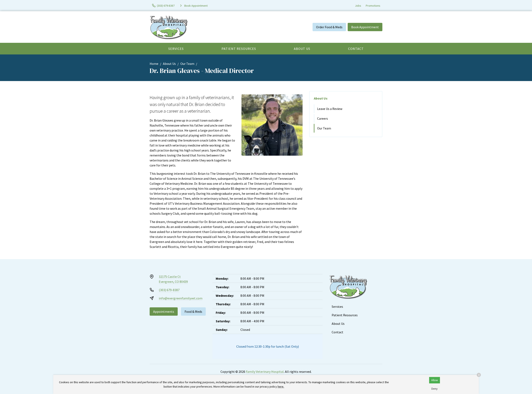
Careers (322, 118)
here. (281, 386)
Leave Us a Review (329, 109)
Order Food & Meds (329, 27)
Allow (434, 380)
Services (176, 49)
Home (154, 64)
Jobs (358, 5)
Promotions (373, 5)
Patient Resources (239, 49)
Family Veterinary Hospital (265, 371)
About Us (302, 49)
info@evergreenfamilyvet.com (180, 298)
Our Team (187, 64)
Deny (434, 388)
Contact (356, 49)
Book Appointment (365, 27)
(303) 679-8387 (169, 290)
